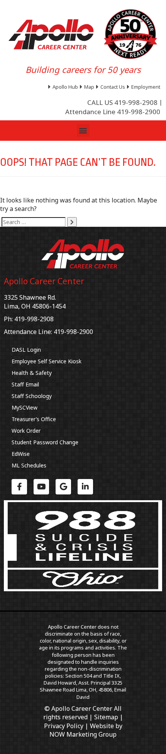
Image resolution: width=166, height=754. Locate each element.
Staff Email (25, 384)
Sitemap (106, 717)
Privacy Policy (63, 726)
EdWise (21, 453)
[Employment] (144, 86)
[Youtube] (41, 486)
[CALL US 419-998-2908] (122, 102)
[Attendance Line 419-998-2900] (112, 111)
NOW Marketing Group (83, 734)
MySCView (24, 407)
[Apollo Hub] (64, 86)
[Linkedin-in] (85, 486)
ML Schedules (29, 465)
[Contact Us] (111, 86)
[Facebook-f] (19, 486)
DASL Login (26, 349)
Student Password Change (45, 442)
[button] (83, 130)
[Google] (63, 486)
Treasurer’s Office (34, 419)
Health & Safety (32, 372)
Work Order (26, 430)
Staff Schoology (32, 396)
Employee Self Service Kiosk (46, 361)
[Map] (88, 86)
